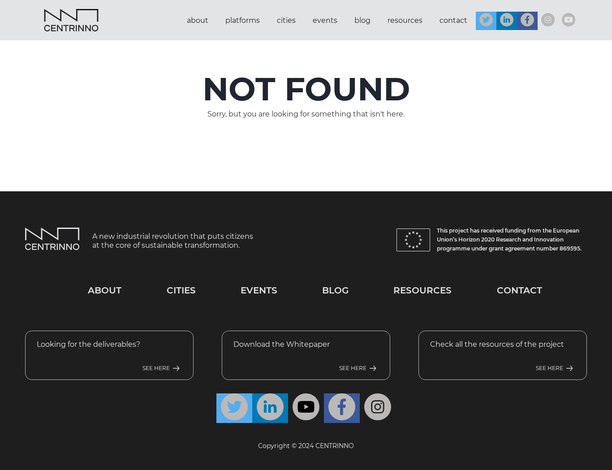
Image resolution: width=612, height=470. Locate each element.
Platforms (242, 20)
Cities (286, 20)
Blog (362, 20)
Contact (453, 20)
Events (325, 20)
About (197, 20)
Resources (405, 20)
